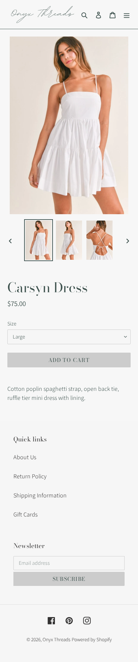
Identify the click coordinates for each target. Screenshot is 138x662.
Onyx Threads (56, 639)
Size (11, 323)
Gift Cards (25, 514)
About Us (24, 457)
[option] (38, 240)
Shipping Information (40, 495)
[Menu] (127, 14)
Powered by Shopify (92, 639)
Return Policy (30, 476)
